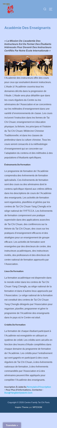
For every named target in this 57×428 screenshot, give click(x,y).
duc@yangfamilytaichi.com (18, 392)
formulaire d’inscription (39, 387)
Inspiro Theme (21, 407)
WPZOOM (37, 407)
